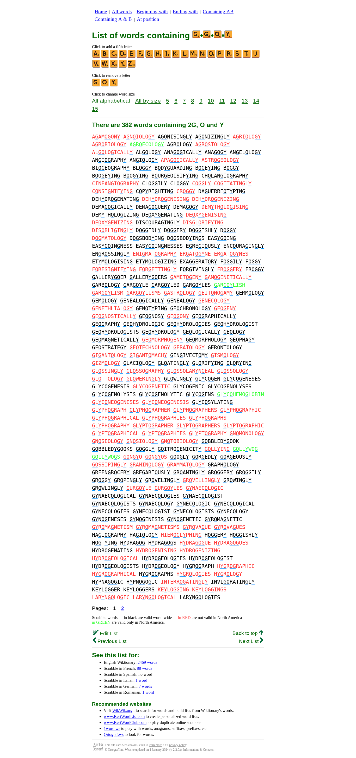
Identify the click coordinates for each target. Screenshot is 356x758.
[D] (123, 56)
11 (222, 101)
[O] (211, 56)
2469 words (147, 662)
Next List (249, 641)
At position (148, 19)
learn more (155, 745)
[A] (96, 56)
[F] (140, 56)
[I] (167, 56)
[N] (202, 56)
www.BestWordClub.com (125, 722)
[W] (105, 66)
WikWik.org (122, 710)
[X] (114, 66)
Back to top (245, 633)
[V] (96, 66)
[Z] (131, 66)
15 (95, 109)
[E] (131, 56)
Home (101, 11)
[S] (238, 56)
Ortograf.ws (114, 734)
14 (256, 101)
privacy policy (177, 745)
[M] (193, 56)
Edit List (108, 633)
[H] (158, 56)
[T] (247, 56)
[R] (229, 56)
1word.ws (112, 728)
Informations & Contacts (198, 749)
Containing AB (218, 11)
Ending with (185, 11)
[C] (114, 56)
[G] (149, 56)
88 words (144, 668)
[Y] (123, 66)
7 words (145, 686)
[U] (255, 56)
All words (122, 11)
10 (211, 101)
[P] (220, 56)
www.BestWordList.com (124, 716)
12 (233, 101)
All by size (148, 101)
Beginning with (152, 11)
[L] (185, 56)
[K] (176, 56)
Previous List (111, 641)
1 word (141, 680)
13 (245, 101)
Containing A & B (113, 19)
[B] (105, 56)
